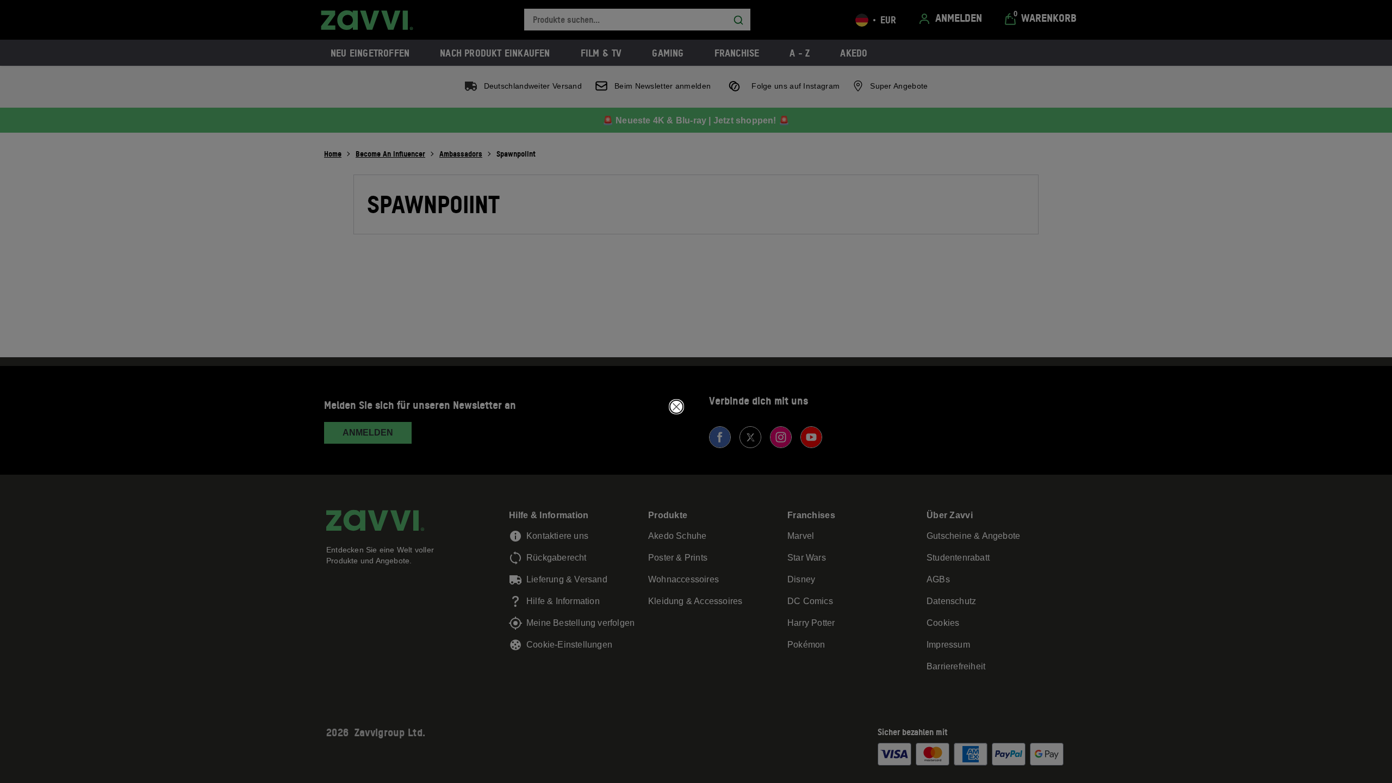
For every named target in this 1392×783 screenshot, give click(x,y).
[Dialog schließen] (676, 406)
